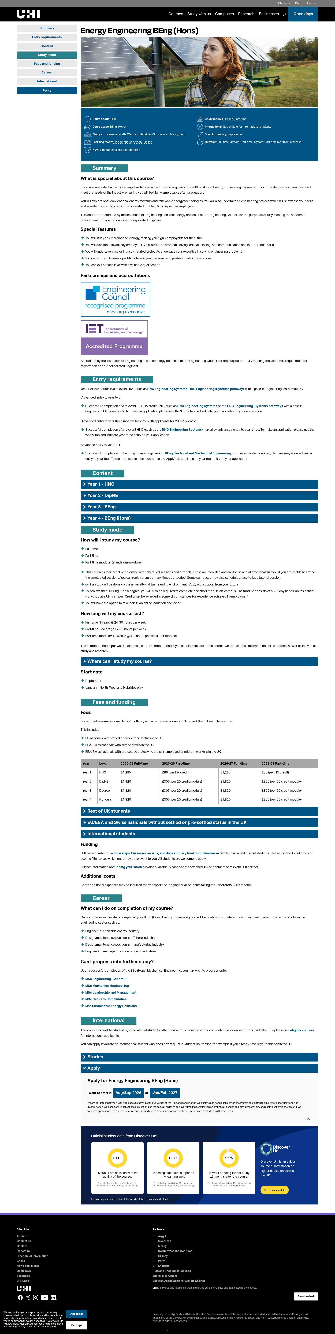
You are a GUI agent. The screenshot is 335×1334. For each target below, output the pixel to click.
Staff (298, 3)
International (47, 81)
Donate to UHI (26, 1251)
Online (148, 142)
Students (284, 3)
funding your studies (129, 867)
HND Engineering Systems (182, 429)
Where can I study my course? (117, 661)
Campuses (224, 14)
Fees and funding (47, 63)
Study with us (199, 14)
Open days (303, 14)
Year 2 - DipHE (100, 495)
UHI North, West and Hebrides (172, 1251)
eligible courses (302, 1030)
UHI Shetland (161, 1266)
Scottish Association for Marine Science (178, 1281)
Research (246, 14)
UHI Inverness (161, 1241)
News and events (28, 1266)
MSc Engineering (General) (105, 979)
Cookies (22, 1246)
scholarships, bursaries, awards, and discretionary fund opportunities (162, 853)
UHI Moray (159, 1246)
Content (47, 46)
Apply (47, 90)
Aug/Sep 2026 (128, 1093)
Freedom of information (32, 1256)
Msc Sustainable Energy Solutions (111, 1006)
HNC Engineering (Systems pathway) (216, 389)
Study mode (47, 55)
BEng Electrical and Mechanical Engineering (198, 453)
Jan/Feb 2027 (164, 1093)
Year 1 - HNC (98, 484)
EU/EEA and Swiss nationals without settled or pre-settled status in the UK (164, 822)
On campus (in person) (128, 142)
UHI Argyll (159, 1236)
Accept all (76, 1314)
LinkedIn (54, 1297)
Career (47, 72)
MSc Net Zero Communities (106, 999)
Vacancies (23, 1275)
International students (108, 834)
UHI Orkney (160, 1256)
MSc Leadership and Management (110, 992)
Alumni (311, 3)
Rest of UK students (106, 811)
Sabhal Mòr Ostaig (164, 1275)
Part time (240, 119)
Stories (92, 1057)
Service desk (306, 1296)
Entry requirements (47, 37)
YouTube (44, 1297)
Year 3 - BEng (99, 507)
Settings (76, 1325)
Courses (175, 14)
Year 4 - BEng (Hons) (106, 518)
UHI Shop (23, 1281)
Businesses (269, 14)
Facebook (20, 1297)
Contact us (24, 1241)
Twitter (28, 1297)
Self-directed (131, 150)
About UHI (23, 1236)
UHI (154, 1288)
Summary (47, 28)
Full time (227, 119)
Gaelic (21, 1261)
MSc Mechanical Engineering (107, 985)
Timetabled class (111, 150)
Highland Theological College (171, 1271)
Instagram (35, 1297)
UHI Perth (158, 1261)
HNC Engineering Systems (167, 389)
